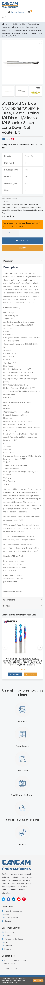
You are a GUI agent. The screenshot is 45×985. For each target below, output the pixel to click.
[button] (5, 647)
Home (7, 24)
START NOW (38, 981)
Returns (7, 949)
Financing (8, 914)
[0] (28, 12)
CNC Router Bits (19, 24)
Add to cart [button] (30, 674)
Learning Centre (11, 918)
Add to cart (24, 241)
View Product (15, 674)
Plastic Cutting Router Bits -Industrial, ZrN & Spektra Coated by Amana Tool (20, 27)
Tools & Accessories (13, 911)
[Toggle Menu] (42, 4)
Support (7, 936)
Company (8, 921)
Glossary (8, 946)
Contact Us (9, 932)
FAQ (6, 942)
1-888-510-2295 (10, 969)
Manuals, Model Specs (13, 939)
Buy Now (22, 248)
